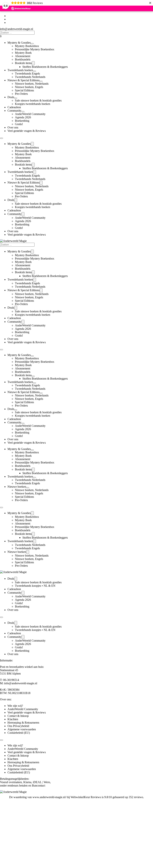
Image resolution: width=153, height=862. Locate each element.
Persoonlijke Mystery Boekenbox (34, 49)
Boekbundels (22, 59)
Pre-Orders (21, 93)
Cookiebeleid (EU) (18, 732)
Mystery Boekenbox (27, 46)
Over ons (12, 127)
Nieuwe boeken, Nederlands (32, 83)
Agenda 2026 (23, 117)
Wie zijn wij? (15, 705)
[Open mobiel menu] (1, 138)
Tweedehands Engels (27, 73)
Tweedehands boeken (20, 70)
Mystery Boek (23, 52)
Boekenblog (22, 120)
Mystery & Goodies (19, 42)
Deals (10, 97)
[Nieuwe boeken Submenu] (27, 487)
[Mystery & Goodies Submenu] (32, 43)
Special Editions (24, 90)
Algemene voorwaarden (21, 729)
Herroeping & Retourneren (23, 722)
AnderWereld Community (30, 114)
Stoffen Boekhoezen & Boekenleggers (45, 66)
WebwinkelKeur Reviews (86, 797)
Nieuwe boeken (16, 486)
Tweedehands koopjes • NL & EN (35, 585)
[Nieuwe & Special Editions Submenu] (41, 81)
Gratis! (19, 124)
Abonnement (22, 56)
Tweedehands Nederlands (30, 76)
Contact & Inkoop (18, 715)
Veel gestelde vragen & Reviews (26, 130)
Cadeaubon (14, 107)
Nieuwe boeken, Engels (29, 87)
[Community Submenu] (22, 111)
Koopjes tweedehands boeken (32, 103)
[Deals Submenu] (15, 98)
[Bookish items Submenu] (33, 63)
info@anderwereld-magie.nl (16, 29)
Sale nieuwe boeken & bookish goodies (38, 100)
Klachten (12, 719)
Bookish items (23, 63)
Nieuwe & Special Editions (23, 80)
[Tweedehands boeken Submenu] (34, 71)
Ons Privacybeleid (18, 726)
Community (14, 110)
